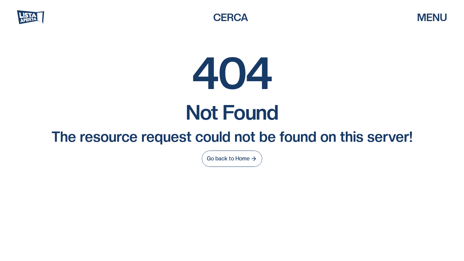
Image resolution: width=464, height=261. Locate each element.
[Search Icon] (230, 17)
